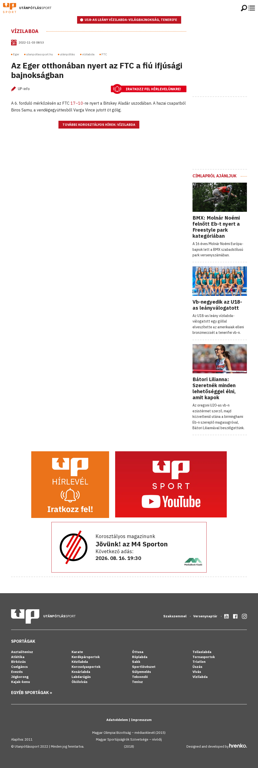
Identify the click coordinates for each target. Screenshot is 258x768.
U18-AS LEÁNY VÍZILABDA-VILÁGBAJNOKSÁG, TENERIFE (131, 20)
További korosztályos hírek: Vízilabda (98, 125)
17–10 (77, 103)
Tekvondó (140, 677)
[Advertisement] (225, 59)
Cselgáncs (19, 667)
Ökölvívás (79, 682)
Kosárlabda (81, 672)
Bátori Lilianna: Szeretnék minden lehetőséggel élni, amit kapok (214, 388)
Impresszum (141, 720)
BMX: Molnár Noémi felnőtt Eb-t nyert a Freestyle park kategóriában (216, 226)
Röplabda (139, 657)
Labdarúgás (81, 677)
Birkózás (18, 662)
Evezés (17, 672)
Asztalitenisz (22, 652)
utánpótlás (67, 54)
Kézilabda (80, 662)
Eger (16, 54)
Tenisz (137, 682)
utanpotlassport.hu (39, 54)
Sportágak (23, 641)
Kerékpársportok (86, 657)
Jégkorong (19, 677)
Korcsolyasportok (86, 667)
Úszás (197, 667)
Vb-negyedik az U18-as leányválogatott (217, 304)
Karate (77, 652)
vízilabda (88, 54)
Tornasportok (203, 657)
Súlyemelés (141, 672)
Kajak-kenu (20, 682)
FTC (104, 54)
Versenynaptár (205, 616)
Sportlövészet (143, 667)
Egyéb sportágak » (31, 692)
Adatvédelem (117, 720)
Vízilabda (25, 31)
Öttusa (137, 652)
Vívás (196, 672)
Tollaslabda (201, 652)
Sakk (136, 662)
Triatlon (199, 662)
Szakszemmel (175, 616)
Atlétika (17, 657)
